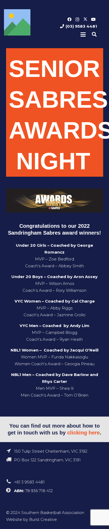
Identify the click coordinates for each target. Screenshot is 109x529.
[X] (85, 19)
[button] (83, 34)
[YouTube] (93, 19)
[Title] (17, 22)
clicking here (83, 433)
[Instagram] (77, 19)
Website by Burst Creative (31, 519)
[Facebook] (69, 19)
